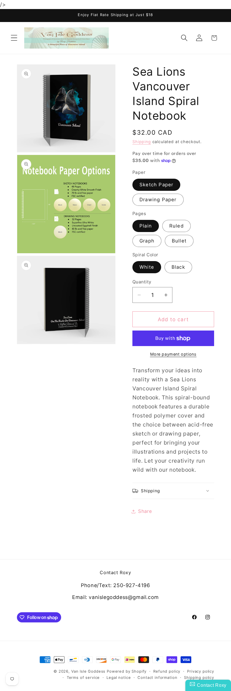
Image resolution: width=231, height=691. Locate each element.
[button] (14, 37)
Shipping (141, 141)
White (146, 267)
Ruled (176, 226)
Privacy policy (200, 671)
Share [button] (145, 511)
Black (178, 267)
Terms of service (83, 677)
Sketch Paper (156, 184)
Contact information (157, 677)
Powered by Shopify (126, 671)
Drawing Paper (158, 199)
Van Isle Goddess (88, 671)
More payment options (173, 354)
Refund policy (166, 671)
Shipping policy (199, 677)
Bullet (179, 241)
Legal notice (118, 677)
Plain (145, 226)
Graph (146, 241)
